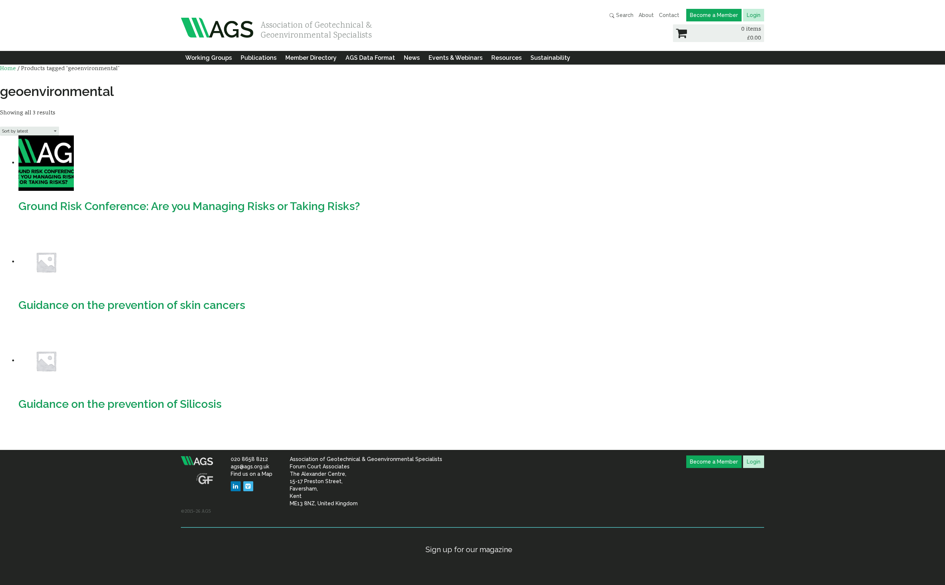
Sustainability (550, 57)
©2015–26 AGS (196, 511)
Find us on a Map (251, 474)
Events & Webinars (455, 57)
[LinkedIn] (236, 486)
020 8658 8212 (249, 459)
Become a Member (714, 15)
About (646, 15)
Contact (669, 15)
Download (34, 327)
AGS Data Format (370, 57)
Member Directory (311, 57)
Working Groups (208, 57)
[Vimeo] (248, 486)
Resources (506, 57)
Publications (258, 57)
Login (753, 15)
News (412, 57)
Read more (35, 228)
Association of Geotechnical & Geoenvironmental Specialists (316, 29)
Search (624, 15)
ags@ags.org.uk (250, 466)
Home (8, 69)
